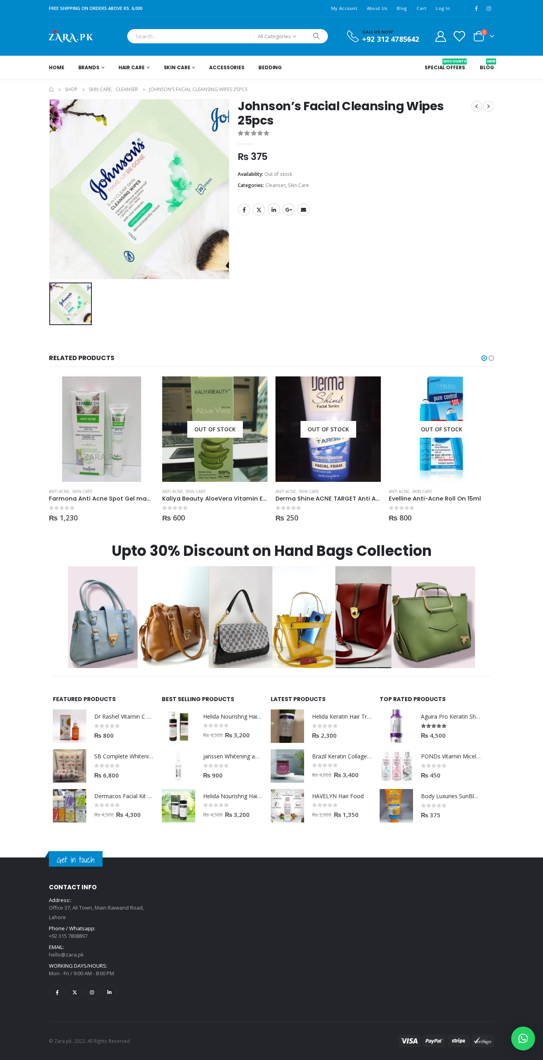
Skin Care (177, 67)
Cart (421, 8)
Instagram (92, 992)
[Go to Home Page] (51, 89)
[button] (484, 358)
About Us (377, 8)
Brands (88, 67)
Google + (288, 209)
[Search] (316, 36)
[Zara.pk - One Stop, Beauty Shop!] (71, 36)
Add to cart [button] (141, 389)
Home (56, 67)
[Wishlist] (459, 36)
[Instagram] (488, 8)
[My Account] (440, 36)
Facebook (244, 209)
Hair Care (131, 67)
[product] (101, 429)
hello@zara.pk (66, 954)
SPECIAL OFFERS (445, 65)
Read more (254, 389)
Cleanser (275, 185)
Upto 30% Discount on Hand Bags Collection (272, 551)
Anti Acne (59, 491)
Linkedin (109, 992)
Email (303, 209)
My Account (344, 8)
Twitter (258, 209)
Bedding (270, 67)
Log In (443, 8)
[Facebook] (476, 8)
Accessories (226, 67)
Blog (402, 8)
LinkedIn (274, 209)
